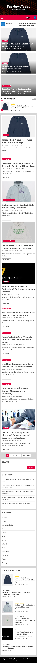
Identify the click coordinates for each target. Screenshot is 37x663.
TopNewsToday (18, 6)
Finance (4, 533)
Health (4, 540)
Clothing (5, 40)
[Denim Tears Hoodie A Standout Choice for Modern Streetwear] (18, 232)
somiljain (5, 440)
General (6, 281)
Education (5, 529)
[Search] (32, 17)
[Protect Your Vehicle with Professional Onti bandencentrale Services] (18, 273)
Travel (4, 559)
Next (28, 455)
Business (12, 200)
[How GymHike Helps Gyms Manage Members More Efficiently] (18, 384)
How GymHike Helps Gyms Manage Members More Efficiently (15, 391)
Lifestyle (4, 544)
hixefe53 (6, 49)
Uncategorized (7, 86)
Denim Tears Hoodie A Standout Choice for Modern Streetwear (17, 247)
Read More (6, 154)
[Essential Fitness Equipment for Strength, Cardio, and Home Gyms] (5, 106)
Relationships (6, 551)
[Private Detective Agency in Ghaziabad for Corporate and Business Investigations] (18, 419)
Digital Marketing (8, 525)
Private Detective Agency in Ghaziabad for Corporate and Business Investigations (16, 435)
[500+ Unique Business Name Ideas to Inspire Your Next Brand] (18, 308)
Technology (5, 555)
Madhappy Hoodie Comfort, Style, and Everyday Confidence (18, 206)
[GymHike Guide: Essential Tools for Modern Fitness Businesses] (18, 360)
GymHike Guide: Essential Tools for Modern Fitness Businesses (17, 365)
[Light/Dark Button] (28, 18)
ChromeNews (27, 659)
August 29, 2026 (12, 294)
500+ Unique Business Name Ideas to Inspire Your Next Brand (18, 313)
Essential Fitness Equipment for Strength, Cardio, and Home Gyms (17, 90)
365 (24, 455)
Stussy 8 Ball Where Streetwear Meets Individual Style (17, 45)
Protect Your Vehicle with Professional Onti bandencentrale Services (18, 289)
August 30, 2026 (15, 49)
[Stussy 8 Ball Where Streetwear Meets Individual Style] (18, 126)
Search (6, 461)
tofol (4, 294)
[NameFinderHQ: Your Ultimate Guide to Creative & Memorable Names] (18, 333)
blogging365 (7, 94)
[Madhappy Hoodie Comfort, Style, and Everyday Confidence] (18, 191)
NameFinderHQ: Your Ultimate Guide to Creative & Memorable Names (17, 340)
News (3, 548)
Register (35, 17)
